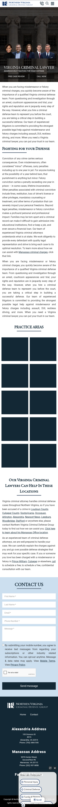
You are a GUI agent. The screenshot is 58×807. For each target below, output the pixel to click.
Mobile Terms (47, 660)
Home (23, 714)
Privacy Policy (18, 664)
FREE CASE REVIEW (16, 76)
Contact (34, 714)
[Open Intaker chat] (23, 805)
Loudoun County (39, 509)
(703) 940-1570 (40, 3)
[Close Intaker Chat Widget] (55, 768)
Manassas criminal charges (33, 252)
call (54, 561)
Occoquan (40, 513)
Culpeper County (10, 513)
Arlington (7, 517)
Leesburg (46, 517)
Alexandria (18, 517)
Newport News (32, 517)
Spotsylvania (27, 513)
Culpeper (32, 561)
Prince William (19, 561)
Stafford (20, 520)
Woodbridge (8, 520)
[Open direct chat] (50, 768)
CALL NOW (41, 76)
